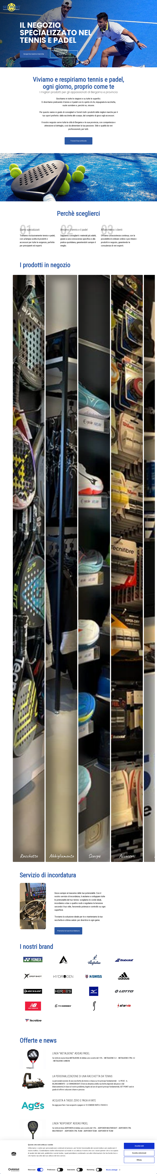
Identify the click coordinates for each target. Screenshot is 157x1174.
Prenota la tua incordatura (68, 931)
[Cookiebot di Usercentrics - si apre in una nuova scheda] (13, 1169)
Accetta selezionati (139, 1153)
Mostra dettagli (111, 1170)
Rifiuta (139, 1160)
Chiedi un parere (64, 54)
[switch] (60, 1169)
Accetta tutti (139, 1146)
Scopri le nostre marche (33, 54)
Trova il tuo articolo (78, 141)
